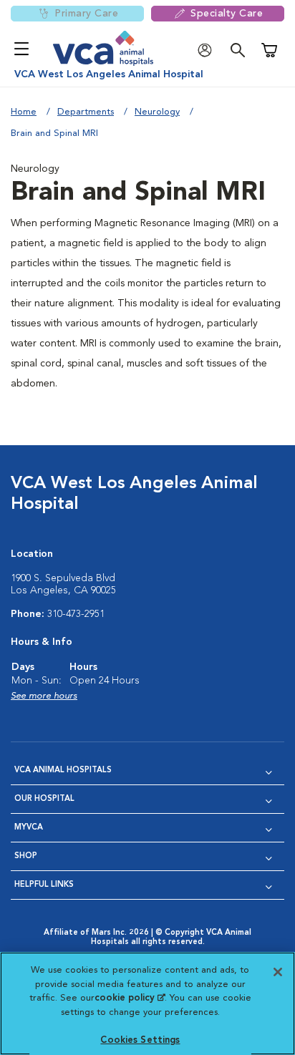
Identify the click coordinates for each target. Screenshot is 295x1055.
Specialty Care (226, 14)
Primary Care (86, 14)
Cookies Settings (140, 1040)
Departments (85, 112)
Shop (25, 856)
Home (24, 112)
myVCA (28, 828)
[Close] (278, 972)
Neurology (157, 112)
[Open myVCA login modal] (208, 50)
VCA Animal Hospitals (63, 770)
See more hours (44, 696)
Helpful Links (44, 885)
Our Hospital (44, 799)
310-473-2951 (76, 614)
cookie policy (130, 998)
